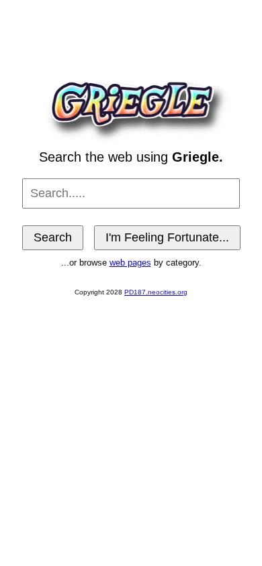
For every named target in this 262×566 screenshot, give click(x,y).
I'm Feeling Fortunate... (167, 237)
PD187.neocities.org (155, 292)
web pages (130, 263)
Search (53, 237)
